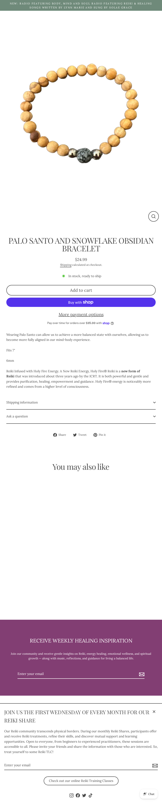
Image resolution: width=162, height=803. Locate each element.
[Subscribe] (154, 765)
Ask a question (17, 416)
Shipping (66, 265)
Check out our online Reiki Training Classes (81, 781)
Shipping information (22, 402)
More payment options (81, 314)
